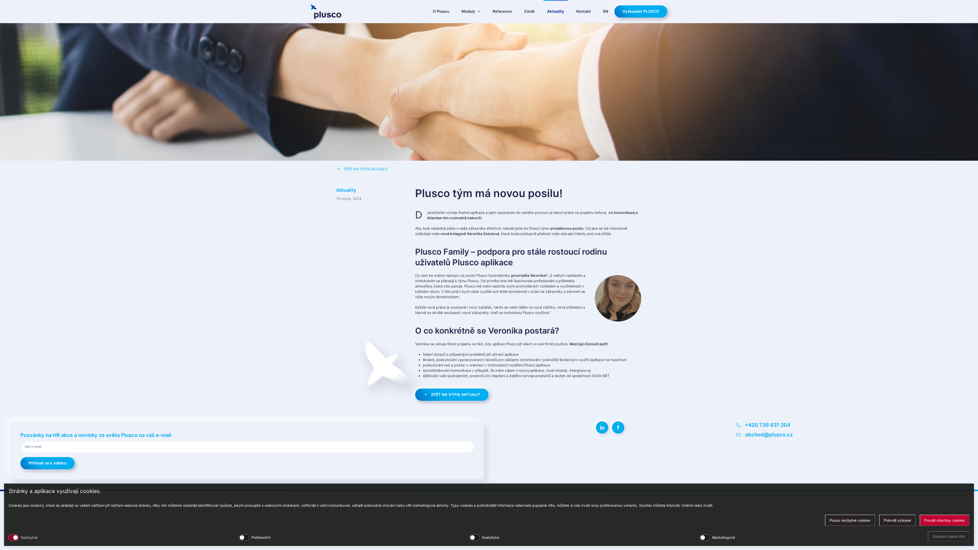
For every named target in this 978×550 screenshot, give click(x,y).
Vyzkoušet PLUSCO (640, 11)
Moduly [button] (468, 11)
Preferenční (260, 537)
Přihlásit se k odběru (47, 463)
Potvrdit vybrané (897, 520)
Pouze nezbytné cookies (850, 520)
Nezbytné (29, 537)
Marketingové (723, 537)
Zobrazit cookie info (948, 536)
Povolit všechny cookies (944, 520)
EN (605, 11)
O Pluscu (441, 11)
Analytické (490, 537)
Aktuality (555, 11)
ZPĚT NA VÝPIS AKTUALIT (366, 169)
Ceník (529, 11)
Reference (502, 11)
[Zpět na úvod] (326, 11)
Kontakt (583, 11)
